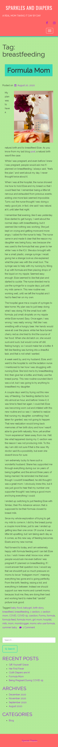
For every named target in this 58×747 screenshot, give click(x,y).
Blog (11, 720)
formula (51, 615)
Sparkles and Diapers (29, 7)
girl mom (37, 619)
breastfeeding (22, 611)
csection (33, 615)
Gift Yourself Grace (19, 664)
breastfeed (8, 611)
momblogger (22, 623)
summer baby (9, 627)
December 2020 (17, 694)
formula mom (24, 619)
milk (4, 623)
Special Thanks (29, 740)
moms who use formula (42, 623)
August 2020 (15, 706)
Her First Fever (16, 668)
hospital (47, 619)
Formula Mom (28, 70)
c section (35, 611)
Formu (42, 615)
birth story (38, 607)
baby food (16, 607)
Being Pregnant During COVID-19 (26, 680)
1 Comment (29, 627)
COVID (12, 615)
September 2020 (18, 702)
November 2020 (17, 698)
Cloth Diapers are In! (19, 672)
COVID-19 (22, 615)
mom (11, 623)
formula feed (9, 619)
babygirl (27, 607)
